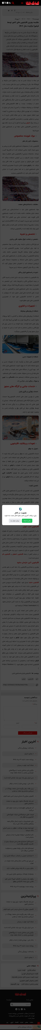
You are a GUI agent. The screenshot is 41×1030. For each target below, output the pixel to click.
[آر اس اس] (10, 3)
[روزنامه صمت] (32, 3)
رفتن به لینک (27, 521)
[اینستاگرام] (7, 3)
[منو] (22, 3)
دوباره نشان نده (14, 520)
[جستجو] (13, 3)
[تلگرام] (3, 3)
